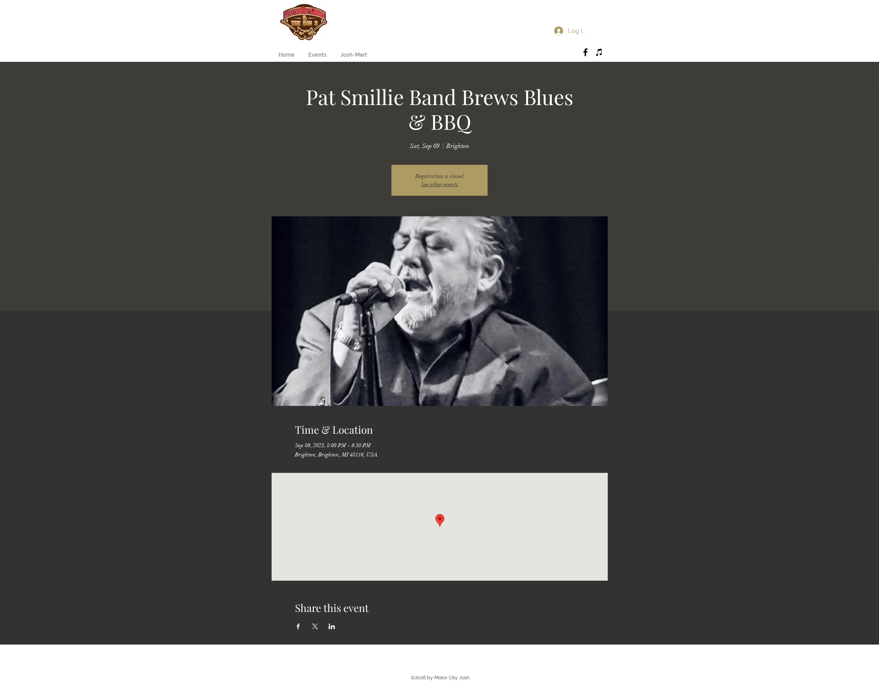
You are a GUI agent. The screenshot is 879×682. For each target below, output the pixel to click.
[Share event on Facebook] (298, 626)
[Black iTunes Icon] (599, 52)
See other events (439, 184)
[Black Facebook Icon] (585, 52)
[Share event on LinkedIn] (332, 626)
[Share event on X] (315, 626)
